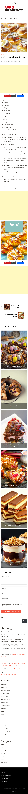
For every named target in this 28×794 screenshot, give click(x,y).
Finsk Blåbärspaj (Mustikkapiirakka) (16, 660)
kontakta (4, 781)
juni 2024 (3, 711)
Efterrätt (3, 751)
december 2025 (5, 690)
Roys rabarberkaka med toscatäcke (14, 485)
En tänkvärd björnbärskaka (14, 406)
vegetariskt (4, 762)
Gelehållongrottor (16, 669)
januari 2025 (4, 696)
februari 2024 (4, 723)
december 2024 (5, 699)
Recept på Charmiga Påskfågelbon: (14, 366)
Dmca (3, 772)
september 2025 (5, 693)
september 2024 (5, 705)
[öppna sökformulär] (15, 3)
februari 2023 (4, 729)
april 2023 (4, 726)
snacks (2, 757)
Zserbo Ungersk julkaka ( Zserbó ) (14, 525)
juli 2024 (3, 708)
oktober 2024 (4, 702)
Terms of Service (6, 775)
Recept (2, 54)
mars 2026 (4, 687)
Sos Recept (15, 788)
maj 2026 (3, 684)
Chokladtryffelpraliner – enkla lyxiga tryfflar (13, 648)
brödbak (3, 748)
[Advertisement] (14, 79)
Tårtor (2, 760)
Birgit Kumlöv (4, 663)
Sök (2, 618)
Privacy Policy (6, 778)
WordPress (15, 791)
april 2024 (4, 717)
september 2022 (5, 732)
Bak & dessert (4, 745)
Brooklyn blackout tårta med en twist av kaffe (14, 445)
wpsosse (3, 61)
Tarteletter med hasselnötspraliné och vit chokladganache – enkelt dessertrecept (12, 640)
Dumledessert (14, 565)
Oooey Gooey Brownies (7, 632)
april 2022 (4, 735)
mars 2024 (4, 720)
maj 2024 (3, 714)
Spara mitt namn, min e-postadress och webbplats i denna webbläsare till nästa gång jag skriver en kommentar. (14, 604)
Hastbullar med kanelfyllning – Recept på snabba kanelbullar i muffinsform (12, 645)
